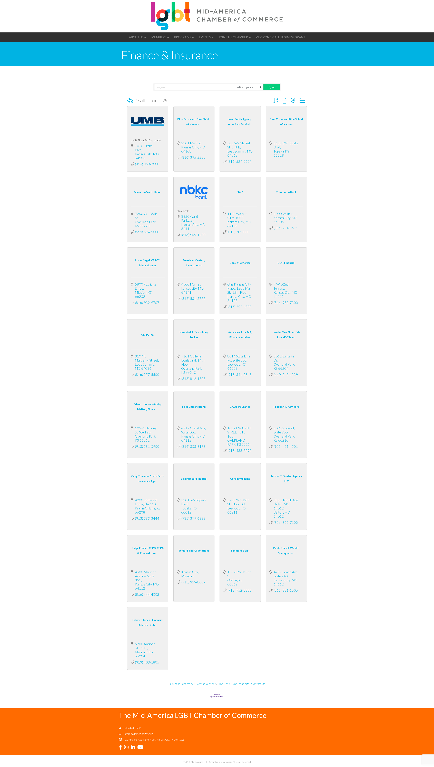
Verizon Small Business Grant (280, 37)
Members (158, 37)
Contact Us (258, 684)
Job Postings (241, 684)
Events (205, 37)
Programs (182, 37)
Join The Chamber (233, 37)
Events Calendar (205, 684)
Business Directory (181, 684)
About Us (136, 37)
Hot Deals (224, 684)
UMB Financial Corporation (146, 140)
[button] (130, 100)
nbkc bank (183, 210)
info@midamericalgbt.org (138, 733)
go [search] (273, 87)
